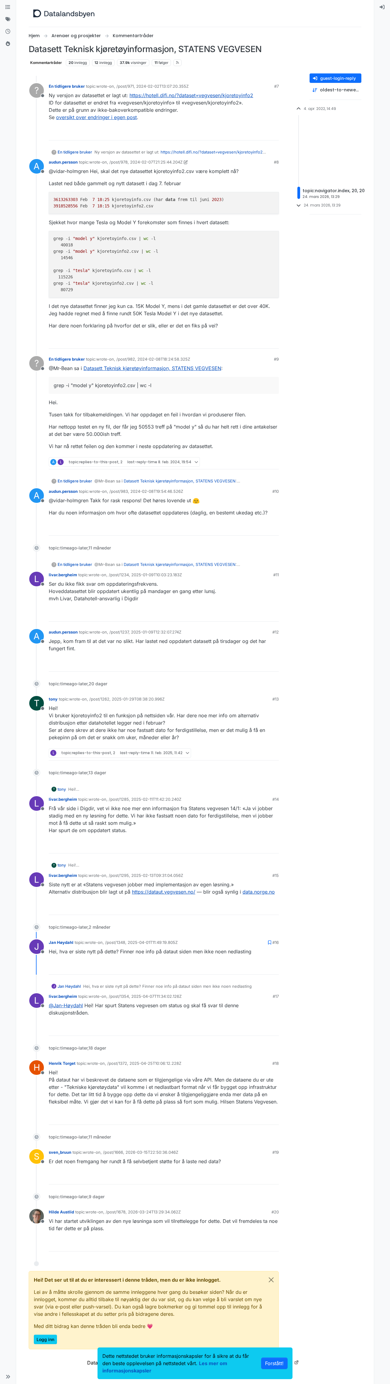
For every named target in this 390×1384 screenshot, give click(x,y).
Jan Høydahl (61, 942)
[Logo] (64, 13)
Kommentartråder (46, 62)
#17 (276, 996)
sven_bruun (60, 1152)
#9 (276, 359)
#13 (275, 699)
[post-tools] (273, 133)
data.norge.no (259, 892)
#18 (275, 1063)
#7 (276, 86)
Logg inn (45, 1339)
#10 (275, 491)
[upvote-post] (250, 133)
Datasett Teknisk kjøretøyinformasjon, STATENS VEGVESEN (152, 368)
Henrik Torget (62, 1063)
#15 (275, 875)
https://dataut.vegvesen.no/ (163, 892)
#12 (275, 632)
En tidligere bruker (67, 86)
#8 (276, 162)
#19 (275, 1152)
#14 (275, 799)
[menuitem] (382, 7)
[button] (7, 1377)
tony (53, 699)
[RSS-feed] (177, 62)
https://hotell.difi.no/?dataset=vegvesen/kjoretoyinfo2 (191, 95)
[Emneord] (7, 19)
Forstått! (274, 1363)
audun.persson (63, 162)
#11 (276, 574)
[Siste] (7, 32)
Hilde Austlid (61, 1211)
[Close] (271, 1279)
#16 (275, 942)
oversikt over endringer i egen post (96, 117)
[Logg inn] (382, 7)
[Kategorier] (7, 7)
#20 (275, 1211)
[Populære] (7, 44)
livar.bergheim (63, 574)
